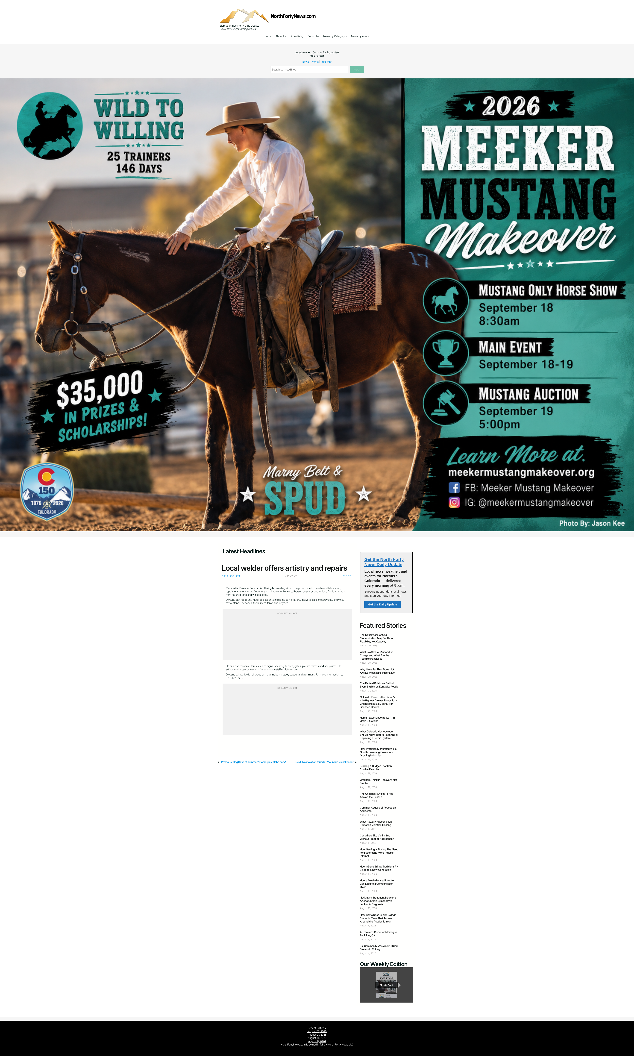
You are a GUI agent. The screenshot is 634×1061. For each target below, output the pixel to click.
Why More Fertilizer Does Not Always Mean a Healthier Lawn (377, 671)
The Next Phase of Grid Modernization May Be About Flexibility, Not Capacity (377, 638)
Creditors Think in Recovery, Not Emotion (378, 781)
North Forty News (231, 575)
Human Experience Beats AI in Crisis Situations (377, 719)
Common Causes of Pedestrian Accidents (378, 809)
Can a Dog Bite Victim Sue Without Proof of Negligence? (377, 837)
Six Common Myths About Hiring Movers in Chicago (379, 947)
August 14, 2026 (317, 1038)
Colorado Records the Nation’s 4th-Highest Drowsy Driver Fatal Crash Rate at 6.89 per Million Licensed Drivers (378, 702)
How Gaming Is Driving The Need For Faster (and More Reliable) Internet (379, 853)
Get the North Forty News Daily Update (384, 562)
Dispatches (348, 576)
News (305, 61)
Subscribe (326, 61)
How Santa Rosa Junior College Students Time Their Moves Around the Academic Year (378, 918)
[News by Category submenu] (346, 36)
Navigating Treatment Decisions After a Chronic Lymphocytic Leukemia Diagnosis (378, 901)
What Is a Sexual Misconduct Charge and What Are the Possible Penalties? (376, 655)
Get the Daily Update (382, 604)
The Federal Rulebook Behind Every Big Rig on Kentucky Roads (379, 685)
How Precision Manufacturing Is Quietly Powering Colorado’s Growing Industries (378, 752)
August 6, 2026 (317, 1041)
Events (315, 61)
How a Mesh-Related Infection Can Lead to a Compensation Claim (377, 884)
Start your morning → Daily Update (239, 25)
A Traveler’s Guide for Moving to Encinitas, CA (378, 933)
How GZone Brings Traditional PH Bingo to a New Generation (379, 868)
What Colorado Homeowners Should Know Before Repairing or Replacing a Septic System (379, 735)
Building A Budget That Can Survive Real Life (376, 767)
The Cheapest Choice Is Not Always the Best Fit (376, 795)
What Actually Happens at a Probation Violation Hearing (376, 823)
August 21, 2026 (317, 1034)
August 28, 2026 (317, 1031)
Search (356, 69)
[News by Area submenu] (369, 36)
